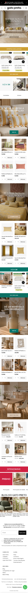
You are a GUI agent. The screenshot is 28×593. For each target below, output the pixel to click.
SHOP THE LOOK (14, 415)
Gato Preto (6, 554)
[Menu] (2, 8)
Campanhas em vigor (9, 571)
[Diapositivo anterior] (1, 3)
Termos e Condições (7, 582)
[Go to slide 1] (11, 43)
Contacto (16, 556)
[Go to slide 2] (13, 43)
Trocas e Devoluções (19, 560)
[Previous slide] (2, 28)
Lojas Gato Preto (7, 560)
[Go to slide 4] (16, 43)
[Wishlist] (23, 8)
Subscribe (22, 533)
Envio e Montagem (18, 558)
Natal (4, 572)
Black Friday (6, 574)
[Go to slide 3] (14, 43)
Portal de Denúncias (7, 579)
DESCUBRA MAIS (14, 74)
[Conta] (21, 8)
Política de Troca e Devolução (14, 584)
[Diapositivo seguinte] (26, 3)
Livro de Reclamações (20, 579)
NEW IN (14, 132)
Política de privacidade (20, 582)
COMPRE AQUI (14, 216)
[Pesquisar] (5, 8)
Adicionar (9, 157)
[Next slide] (25, 28)
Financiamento (17, 562)
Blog (4, 569)
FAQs (14, 554)
